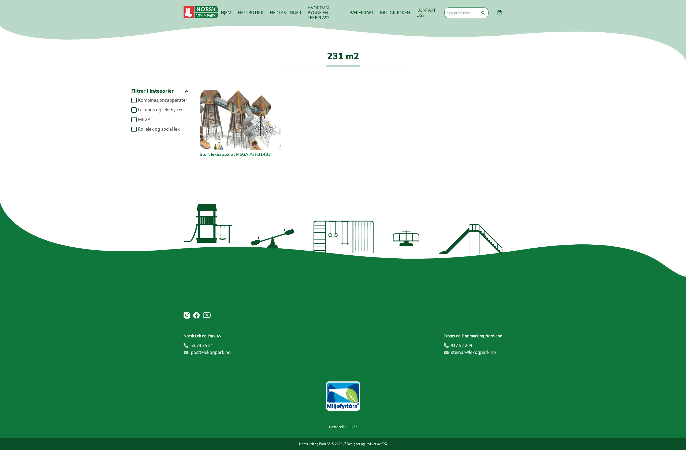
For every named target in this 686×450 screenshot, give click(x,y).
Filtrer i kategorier (152, 91)
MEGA (144, 119)
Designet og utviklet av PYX (367, 443)
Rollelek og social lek (159, 129)
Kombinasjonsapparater (162, 100)
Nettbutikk (250, 13)
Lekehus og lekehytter (160, 110)
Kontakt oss (426, 12)
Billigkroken (395, 13)
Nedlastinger (285, 13)
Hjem (226, 13)
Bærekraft (361, 13)
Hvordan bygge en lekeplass (319, 13)
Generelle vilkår (343, 426)
